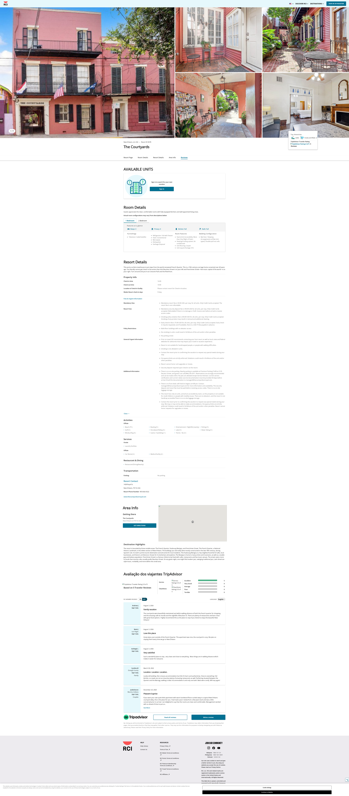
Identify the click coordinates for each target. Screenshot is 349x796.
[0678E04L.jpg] (218, 105)
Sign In (161, 189)
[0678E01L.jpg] (87, 72)
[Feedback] (347, 779)
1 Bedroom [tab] (130, 221)
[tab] (128, 157)
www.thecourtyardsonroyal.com (135, 497)
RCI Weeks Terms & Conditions (169, 753)
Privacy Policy (164, 746)
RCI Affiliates (164, 774)
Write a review (208, 717)
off (144, 599)
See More (147, 708)
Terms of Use (164, 749)
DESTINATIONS (316, 4)
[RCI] (6, 3)
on (140, 599)
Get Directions (140, 526)
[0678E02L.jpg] (218, 39)
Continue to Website (267, 792)
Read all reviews (170, 717)
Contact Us (143, 749)
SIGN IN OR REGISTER (336, 4)
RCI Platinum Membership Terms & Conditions (168, 764)
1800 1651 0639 (217, 755)
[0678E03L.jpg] (305, 39)
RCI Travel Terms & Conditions (169, 769)
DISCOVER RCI (301, 4)
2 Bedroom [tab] (142, 221)
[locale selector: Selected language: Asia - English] (291, 3)
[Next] (316, 138)
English (220, 599)
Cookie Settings (267, 787)
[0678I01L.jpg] (305, 105)
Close (126, 414)
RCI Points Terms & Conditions (169, 758)
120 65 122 (217, 757)
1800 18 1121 (217, 753)
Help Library (144, 746)
